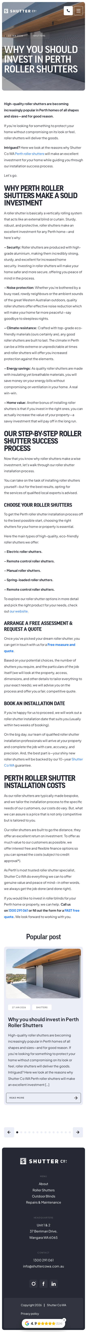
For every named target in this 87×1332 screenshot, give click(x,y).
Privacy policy (30, 1313)
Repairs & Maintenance (43, 1202)
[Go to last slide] (9, 1132)
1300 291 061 (18, 910)
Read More (17, 1097)
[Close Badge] (64, 1320)
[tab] (17, 1132)
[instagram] (33, 1284)
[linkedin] (54, 1284)
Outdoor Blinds (43, 1196)
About (43, 1184)
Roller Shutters (44, 1190)
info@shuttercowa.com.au (43, 1266)
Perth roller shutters (29, 153)
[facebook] (43, 1284)
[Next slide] (78, 1132)
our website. (19, 611)
